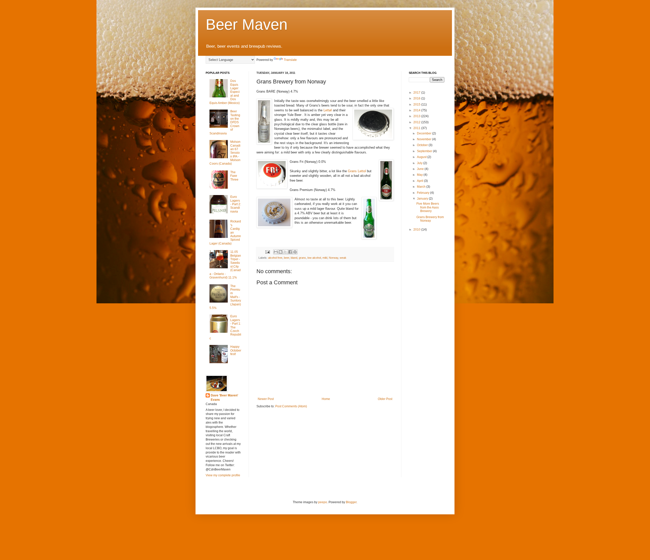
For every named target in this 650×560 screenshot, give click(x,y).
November (424, 139)
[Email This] (275, 251)
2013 (417, 116)
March (421, 186)
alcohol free (275, 257)
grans (302, 257)
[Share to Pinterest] (295, 251)
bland (294, 257)
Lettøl (328, 110)
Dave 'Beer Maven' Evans (224, 397)
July (420, 163)
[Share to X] (285, 251)
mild (324, 257)
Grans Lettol (357, 171)
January (423, 198)
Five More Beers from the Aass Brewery (427, 207)
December (424, 133)
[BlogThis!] (280, 251)
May (420, 175)
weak (343, 257)
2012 (417, 122)
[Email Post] (267, 251)
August (422, 157)
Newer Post (266, 399)
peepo (322, 502)
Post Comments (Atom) (291, 406)
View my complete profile (223, 475)
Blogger (351, 502)
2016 (417, 98)
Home (326, 399)
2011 (417, 128)
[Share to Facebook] (290, 251)
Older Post (385, 399)
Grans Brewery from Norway (430, 218)
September (425, 151)
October (423, 145)
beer (286, 257)
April (420, 181)
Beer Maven (246, 24)
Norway (333, 257)
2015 (417, 104)
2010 (417, 229)
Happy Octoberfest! (235, 350)
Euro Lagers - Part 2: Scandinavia (235, 204)
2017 (417, 92)
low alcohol (314, 257)
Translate (290, 60)
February (423, 193)
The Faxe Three (234, 175)
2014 (417, 110)
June (421, 169)
